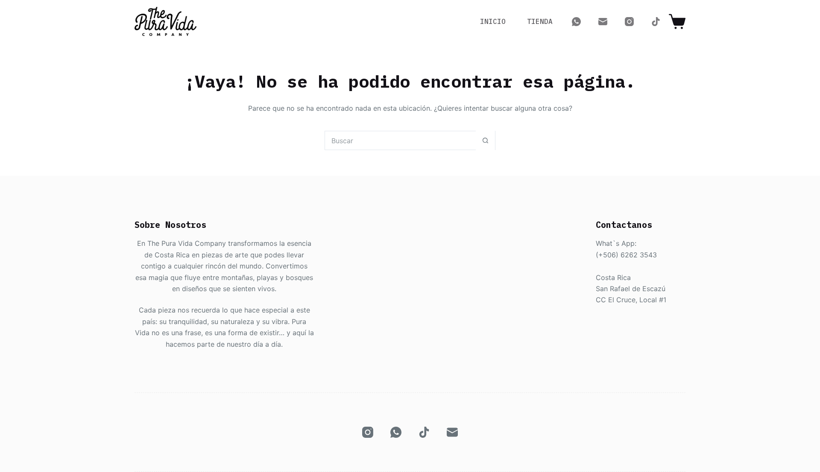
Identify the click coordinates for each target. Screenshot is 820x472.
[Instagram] (629, 21)
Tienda (540, 21)
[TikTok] (655, 21)
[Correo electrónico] (602, 21)
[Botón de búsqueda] (485, 140)
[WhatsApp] (576, 21)
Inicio (493, 21)
